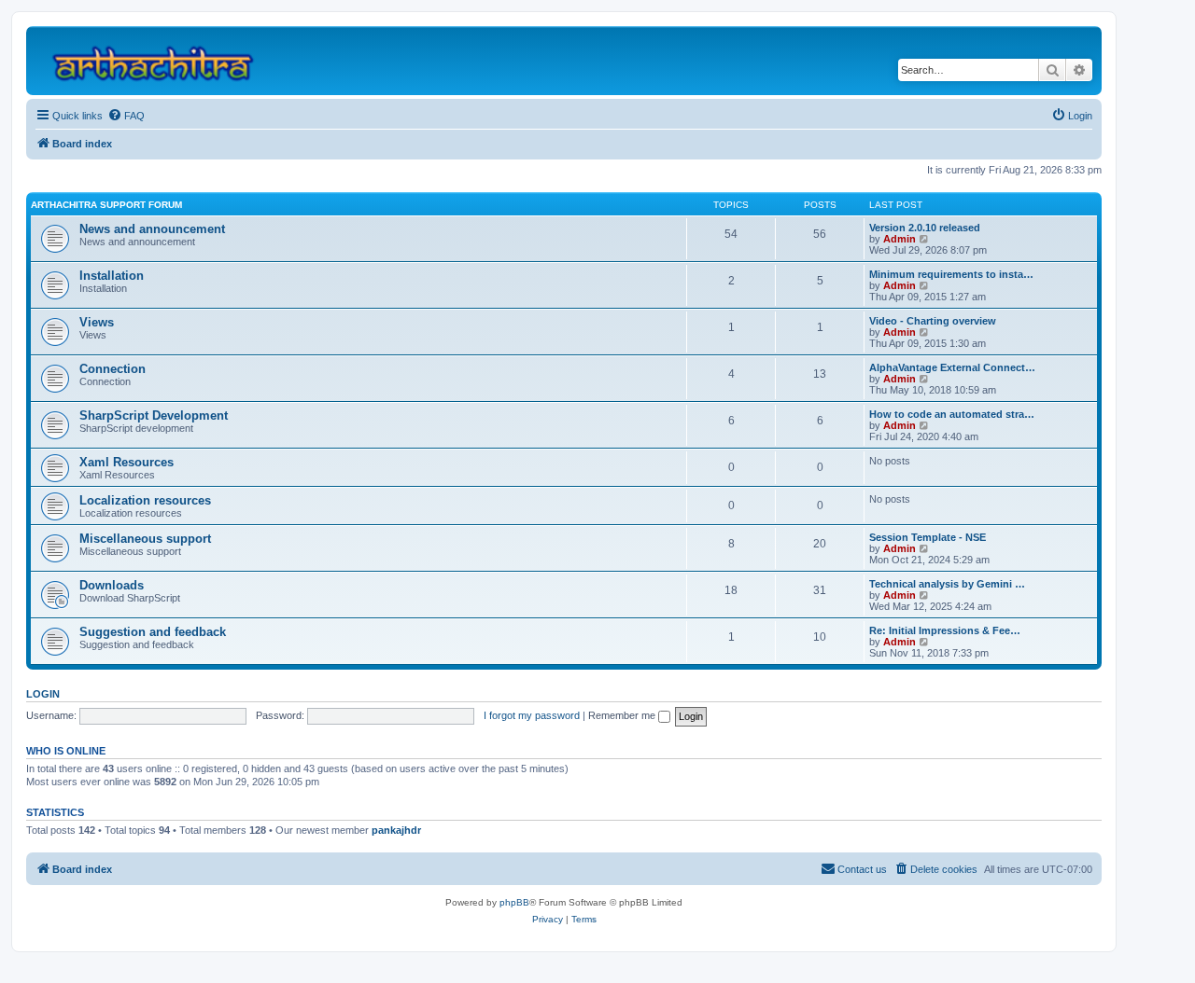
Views (96, 322)
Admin (899, 238)
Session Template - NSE (927, 537)
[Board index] (161, 60)
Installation (111, 276)
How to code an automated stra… (951, 414)
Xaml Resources (126, 462)
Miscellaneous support (145, 539)
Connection (112, 369)
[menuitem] (126, 115)
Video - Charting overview (932, 320)
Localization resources (145, 500)
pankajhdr (396, 830)
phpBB (514, 902)
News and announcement (152, 229)
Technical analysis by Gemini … (947, 583)
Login (43, 693)
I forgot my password (532, 715)
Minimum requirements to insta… (951, 274)
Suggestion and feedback (152, 632)
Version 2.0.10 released (924, 227)
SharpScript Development (153, 415)
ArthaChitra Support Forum (106, 205)
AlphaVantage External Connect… (952, 367)
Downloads (111, 585)
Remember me (623, 715)
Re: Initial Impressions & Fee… (944, 630)
